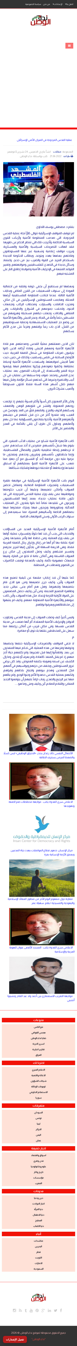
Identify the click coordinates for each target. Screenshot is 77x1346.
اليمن (38, 1135)
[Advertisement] (38, 79)
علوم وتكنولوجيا (38, 1166)
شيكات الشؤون (39, 1081)
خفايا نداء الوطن (38, 1038)
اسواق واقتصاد (38, 1155)
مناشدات (38, 1241)
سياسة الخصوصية (33, 4)
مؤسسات (38, 1177)
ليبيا (38, 1123)
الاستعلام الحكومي (38, 1092)
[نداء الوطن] (38, 1297)
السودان (38, 1112)
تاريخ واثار (38, 1172)
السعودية (39, 1269)
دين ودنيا (38, 1198)
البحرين (38, 1246)
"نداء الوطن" (39, 1339)
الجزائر (38, 1129)
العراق (38, 1055)
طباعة (66, 156)
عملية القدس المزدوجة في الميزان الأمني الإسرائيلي (44, 139)
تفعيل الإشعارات (15, 1339)
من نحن (46, 4)
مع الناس (38, 1027)
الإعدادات (58, 4)
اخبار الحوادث (38, 1203)
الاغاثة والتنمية (38, 1075)
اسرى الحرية (38, 1044)
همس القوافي (38, 1032)
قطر (38, 1252)
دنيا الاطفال (38, 1215)
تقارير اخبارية (38, 1049)
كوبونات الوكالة (38, 1086)
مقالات (57, 151)
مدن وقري (38, 1161)
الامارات (38, 1263)
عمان (38, 1140)
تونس (39, 1118)
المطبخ (38, 1220)
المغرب (38, 1183)
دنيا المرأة (38, 1209)
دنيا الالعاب (38, 1226)
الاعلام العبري (38, 1069)
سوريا (39, 1097)
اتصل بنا (69, 4)
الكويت (38, 1257)
